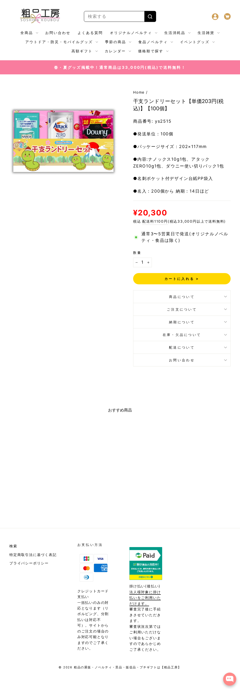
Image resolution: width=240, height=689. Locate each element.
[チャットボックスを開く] (229, 679)
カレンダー (116, 51)
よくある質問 (90, 32)
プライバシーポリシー (29, 563)
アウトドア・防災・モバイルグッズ (59, 42)
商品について (182, 297)
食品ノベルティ (153, 42)
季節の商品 (116, 42)
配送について (182, 347)
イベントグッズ (195, 42)
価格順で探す (151, 51)
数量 (137, 253)
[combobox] (120, 16)
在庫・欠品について (182, 335)
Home (139, 92)
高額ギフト (82, 51)
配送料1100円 (155, 221)
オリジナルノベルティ (132, 32)
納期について (182, 322)
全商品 (27, 32)
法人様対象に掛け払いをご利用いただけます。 (145, 598)
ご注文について (182, 309)
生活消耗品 (175, 32)
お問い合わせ (58, 32)
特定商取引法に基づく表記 (33, 554)
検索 (13, 546)
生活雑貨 (207, 32)
